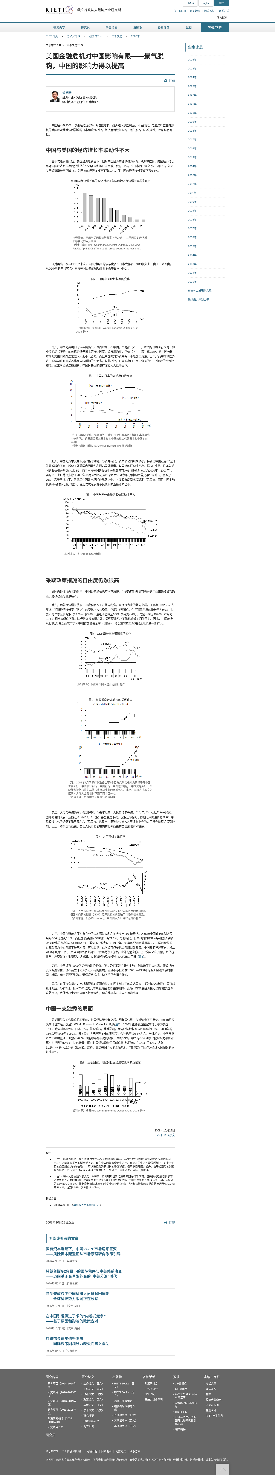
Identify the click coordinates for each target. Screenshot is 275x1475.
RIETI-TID (181, 1411)
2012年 (192, 183)
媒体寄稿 (211, 1388)
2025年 (192, 68)
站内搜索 (222, 17)
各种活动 (149, 1377)
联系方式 (224, 10)
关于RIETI (180, 10)
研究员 (50, 1435)
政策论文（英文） (93, 1399)
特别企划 (211, 1410)
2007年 (192, 228)
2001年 (192, 281)
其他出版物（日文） (126, 1415)
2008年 (135, 36)
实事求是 (116, 36)
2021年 (192, 104)
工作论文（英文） (93, 1388)
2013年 (192, 175)
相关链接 (180, 1429)
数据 (176, 1377)
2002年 (192, 272)
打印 (172, 81)
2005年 (192, 246)
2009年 (192, 210)
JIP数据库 (181, 1383)
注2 (117, 1024)
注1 (141, 956)
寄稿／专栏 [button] (215, 27)
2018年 (192, 130)
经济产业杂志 (213, 1399)
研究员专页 (95, 36)
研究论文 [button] (111, 27)
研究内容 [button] (59, 27)
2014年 (192, 166)
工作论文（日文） (93, 1383)
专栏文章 (211, 1383)
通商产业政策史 (123, 1401)
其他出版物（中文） (126, 1425)
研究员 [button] (85, 27)
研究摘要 (88, 1415)
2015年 (192, 157)
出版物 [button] (137, 27)
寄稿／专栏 (73, 36)
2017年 (192, 139)
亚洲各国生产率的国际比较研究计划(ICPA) (185, 1420)
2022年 (192, 95)
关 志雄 (66, 92)
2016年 (192, 148)
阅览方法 (209, 10)
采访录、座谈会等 (198, 299)
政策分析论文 (91, 1421)
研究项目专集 (55, 1427)
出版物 (117, 1377)
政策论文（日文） (93, 1394)
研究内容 (52, 1377)
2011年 (192, 192)
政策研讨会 (151, 1383)
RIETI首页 (52, 36)
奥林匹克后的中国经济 (86, 1205)
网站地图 (195, 10)
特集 (208, 1394)
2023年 (192, 86)
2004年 (192, 255)
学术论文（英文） (93, 1410)
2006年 (192, 237)
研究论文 (88, 1377)
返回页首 (222, 1469)
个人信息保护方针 (72, 1451)
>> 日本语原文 (166, 1135)
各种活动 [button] (164, 27)
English (206, 2)
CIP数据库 (181, 1388)
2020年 (192, 112)
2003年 (192, 264)
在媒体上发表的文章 (200, 290)
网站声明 (92, 1451)
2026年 (192, 59)
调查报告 (88, 1426)
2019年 (192, 121)
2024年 (192, 77)
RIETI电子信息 (214, 1415)
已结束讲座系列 (154, 1399)
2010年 (192, 201)
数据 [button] (189, 27)
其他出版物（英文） (126, 1420)
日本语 (190, 2)
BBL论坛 (150, 1394)
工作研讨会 (151, 1388)
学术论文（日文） (93, 1404)
